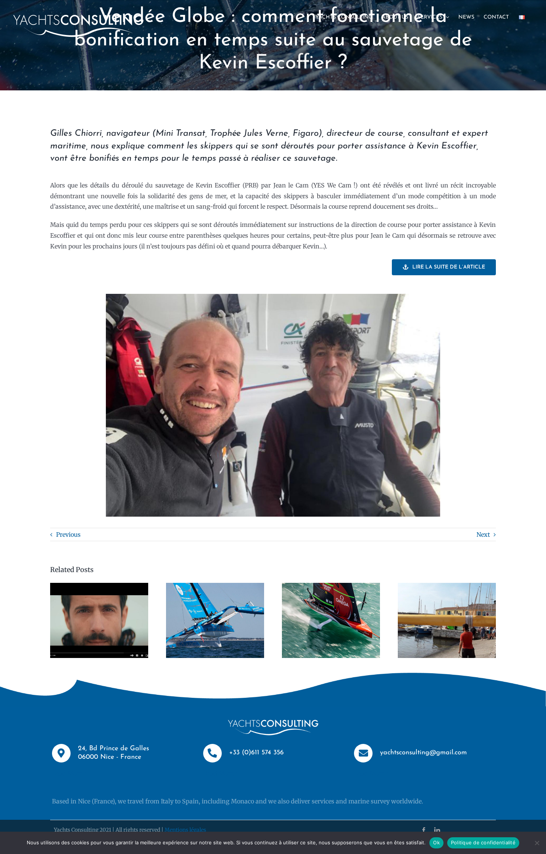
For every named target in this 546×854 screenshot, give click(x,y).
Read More (67, 773)
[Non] (536, 843)
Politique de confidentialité (483, 842)
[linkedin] (437, 830)
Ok (436, 842)
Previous (68, 534)
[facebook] (424, 830)
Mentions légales (185, 829)
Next (483, 534)
